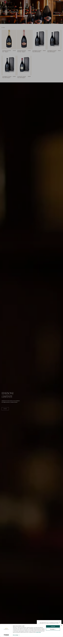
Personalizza (52, 629)
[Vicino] (59, 622)
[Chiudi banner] (61, 625)
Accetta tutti (53, 626)
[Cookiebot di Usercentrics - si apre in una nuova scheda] (6, 635)
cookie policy (38, 632)
